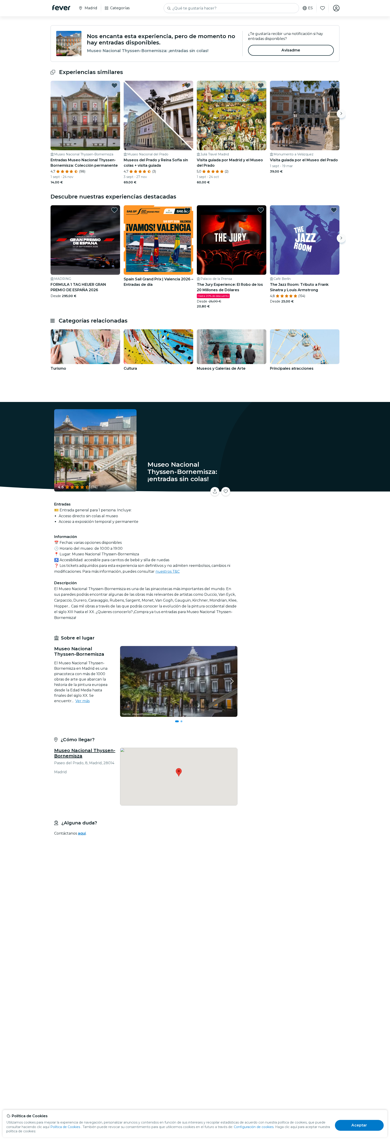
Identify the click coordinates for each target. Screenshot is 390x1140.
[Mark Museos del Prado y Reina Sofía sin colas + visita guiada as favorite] (187, 85)
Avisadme (290, 50)
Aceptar (359, 1125)
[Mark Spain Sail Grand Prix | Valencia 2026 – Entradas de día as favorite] (187, 210)
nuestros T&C (168, 571)
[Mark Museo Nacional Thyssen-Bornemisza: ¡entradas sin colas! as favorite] (225, 491)
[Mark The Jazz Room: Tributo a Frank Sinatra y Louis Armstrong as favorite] (334, 210)
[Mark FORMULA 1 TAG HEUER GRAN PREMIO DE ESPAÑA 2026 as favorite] (114, 210)
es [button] (310, 8)
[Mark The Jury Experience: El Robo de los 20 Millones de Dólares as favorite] (261, 210)
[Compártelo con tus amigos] (214, 491)
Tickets (289, 488)
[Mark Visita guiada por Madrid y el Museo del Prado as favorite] (261, 85)
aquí (82, 833)
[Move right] (341, 113)
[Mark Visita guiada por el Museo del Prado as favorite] (334, 85)
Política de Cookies (65, 1127)
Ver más (82, 701)
